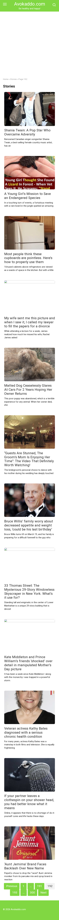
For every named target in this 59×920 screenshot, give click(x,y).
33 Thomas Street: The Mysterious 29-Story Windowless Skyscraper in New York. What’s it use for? (29, 592)
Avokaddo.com (29, 4)
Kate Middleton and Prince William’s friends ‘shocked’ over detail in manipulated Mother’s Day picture (28, 663)
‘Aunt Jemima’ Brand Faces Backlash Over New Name (25, 866)
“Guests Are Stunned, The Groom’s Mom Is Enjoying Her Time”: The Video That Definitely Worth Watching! (29, 459)
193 (14, 892)
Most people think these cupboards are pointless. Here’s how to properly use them (28, 258)
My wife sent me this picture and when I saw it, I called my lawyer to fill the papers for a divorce (29, 322)
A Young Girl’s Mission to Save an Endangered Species (27, 196)
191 (39, 886)
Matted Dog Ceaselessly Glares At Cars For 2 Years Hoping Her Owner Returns (28, 390)
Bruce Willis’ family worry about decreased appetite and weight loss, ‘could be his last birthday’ (28, 525)
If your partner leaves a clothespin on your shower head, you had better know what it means (29, 802)
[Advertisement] (29, 42)
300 (32, 892)
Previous (11, 886)
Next (43, 892)
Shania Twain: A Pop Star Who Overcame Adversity (27, 132)
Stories (13, 79)
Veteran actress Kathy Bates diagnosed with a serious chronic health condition (26, 732)
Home (5, 79)
